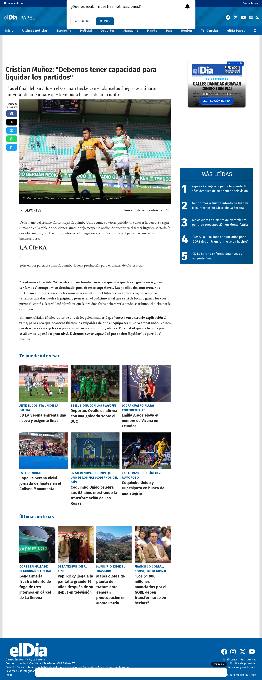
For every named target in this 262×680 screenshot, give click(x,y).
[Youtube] (243, 17)
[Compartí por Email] (11, 130)
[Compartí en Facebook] (11, 113)
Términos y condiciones (242, 667)
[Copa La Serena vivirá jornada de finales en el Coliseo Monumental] (43, 450)
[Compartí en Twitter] (11, 122)
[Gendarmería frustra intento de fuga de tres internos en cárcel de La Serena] (37, 544)
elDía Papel (236, 30)
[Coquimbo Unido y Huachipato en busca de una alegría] (146, 450)
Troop (252, 675)
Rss (242, 659)
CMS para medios (234, 675)
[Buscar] (255, 30)
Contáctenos (250, 3)
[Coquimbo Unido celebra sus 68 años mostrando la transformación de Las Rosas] (95, 450)
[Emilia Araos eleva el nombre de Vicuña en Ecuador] (146, 383)
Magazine (131, 30)
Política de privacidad (243, 663)
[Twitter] (235, 17)
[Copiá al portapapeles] (11, 147)
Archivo (251, 659)
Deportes (108, 30)
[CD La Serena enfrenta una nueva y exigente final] (43, 383)
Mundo (152, 30)
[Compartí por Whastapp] (11, 138)
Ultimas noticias (35, 30)
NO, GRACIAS (82, 21)
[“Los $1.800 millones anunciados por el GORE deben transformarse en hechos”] (153, 544)
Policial (86, 30)
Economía (63, 30)
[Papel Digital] (19, 17)
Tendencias (209, 30)
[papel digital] (251, 17)
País (169, 30)
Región (186, 30)
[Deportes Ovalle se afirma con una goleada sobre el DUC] (95, 383)
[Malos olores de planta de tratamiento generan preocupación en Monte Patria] (114, 544)
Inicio (9, 30)
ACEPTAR (105, 21)
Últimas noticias (13, 3)
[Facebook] (228, 17)
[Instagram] (233, 652)
